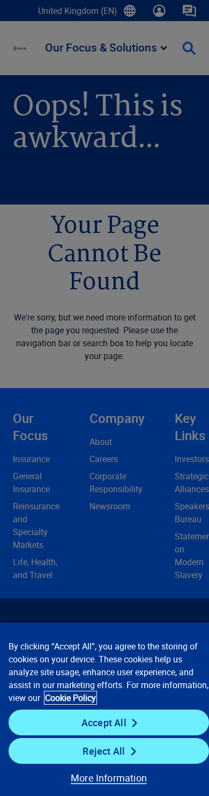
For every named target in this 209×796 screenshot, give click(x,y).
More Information (109, 777)
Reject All (104, 750)
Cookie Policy (70, 698)
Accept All (103, 722)
